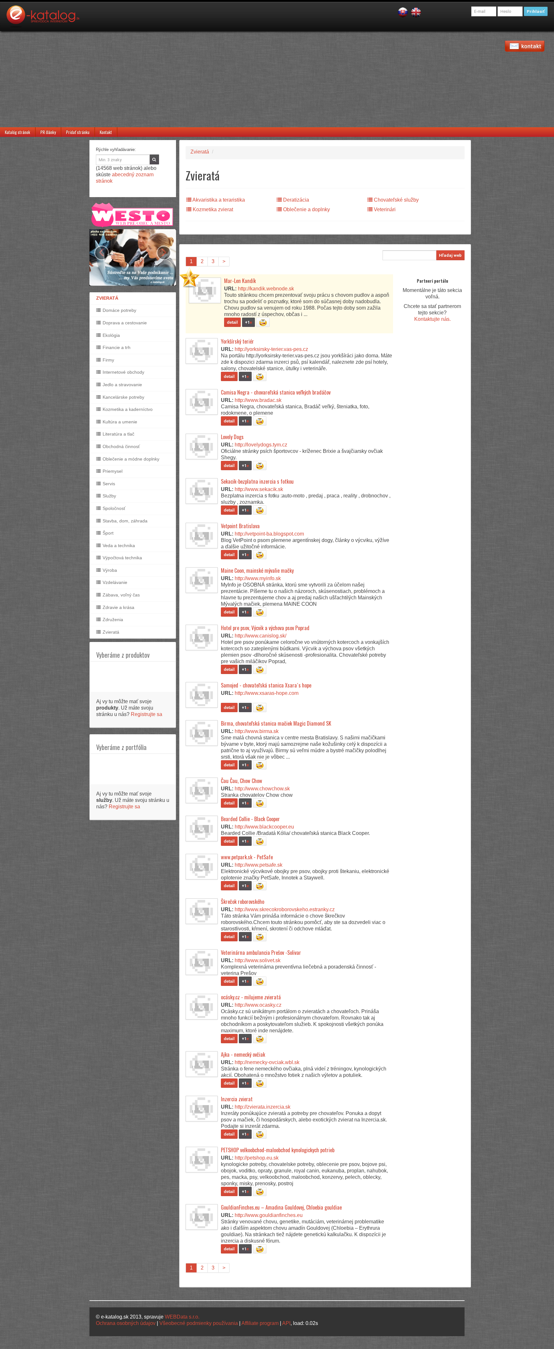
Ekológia (110, 335)
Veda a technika (118, 545)
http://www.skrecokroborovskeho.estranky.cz (285, 909)
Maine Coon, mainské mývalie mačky (257, 570)
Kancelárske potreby (122, 397)
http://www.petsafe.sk (258, 865)
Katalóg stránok (17, 132)
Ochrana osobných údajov (125, 1323)
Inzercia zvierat (237, 1099)
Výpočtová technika (121, 557)
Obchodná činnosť (120, 446)
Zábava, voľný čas (120, 594)
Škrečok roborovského (242, 901)
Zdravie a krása (117, 607)
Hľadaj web (450, 255)
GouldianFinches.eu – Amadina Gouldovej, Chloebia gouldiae (281, 1207)
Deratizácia (295, 200)
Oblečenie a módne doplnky (130, 459)
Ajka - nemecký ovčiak (243, 1054)
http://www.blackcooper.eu (264, 826)
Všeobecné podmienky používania (198, 1323)
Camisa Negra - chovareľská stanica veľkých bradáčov (276, 392)
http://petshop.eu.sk (257, 1158)
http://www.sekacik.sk (259, 489)
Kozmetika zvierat (212, 209)
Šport (107, 533)
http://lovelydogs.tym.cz (261, 444)
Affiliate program (260, 1323)
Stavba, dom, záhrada (124, 520)
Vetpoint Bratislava (240, 526)
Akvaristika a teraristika (218, 200)
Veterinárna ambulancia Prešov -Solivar (261, 952)
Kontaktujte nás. (432, 319)
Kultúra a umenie (119, 421)
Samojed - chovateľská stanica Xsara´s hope (266, 685)
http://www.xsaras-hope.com (266, 693)
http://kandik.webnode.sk (266, 288)
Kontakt (106, 132)
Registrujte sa (146, 714)
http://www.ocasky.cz (258, 1005)
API (286, 1323)
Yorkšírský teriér (237, 341)
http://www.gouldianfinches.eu (269, 1215)
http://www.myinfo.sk (258, 578)
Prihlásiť (536, 11)
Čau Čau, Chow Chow (241, 781)
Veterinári (384, 209)
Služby (108, 495)
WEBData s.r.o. (182, 1317)
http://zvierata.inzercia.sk (262, 1107)
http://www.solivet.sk (258, 960)
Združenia (112, 619)
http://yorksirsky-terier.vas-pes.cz (271, 349)
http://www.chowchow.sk (262, 788)
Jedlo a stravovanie (121, 384)
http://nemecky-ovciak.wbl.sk (267, 1062)
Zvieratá (110, 632)
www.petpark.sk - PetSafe (247, 857)
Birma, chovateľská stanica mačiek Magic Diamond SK (276, 723)
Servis (108, 483)
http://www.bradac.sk (258, 400)
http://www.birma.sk (257, 731)
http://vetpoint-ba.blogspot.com (269, 534)
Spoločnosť (113, 508)
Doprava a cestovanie (124, 322)
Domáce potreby (118, 310)
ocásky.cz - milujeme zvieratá (251, 997)
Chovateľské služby (396, 200)
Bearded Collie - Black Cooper (250, 819)
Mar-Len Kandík (240, 281)
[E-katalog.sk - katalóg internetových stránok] (46, 18)
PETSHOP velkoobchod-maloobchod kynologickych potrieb (277, 1150)
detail (232, 322)
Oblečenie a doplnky (306, 209)
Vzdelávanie (114, 582)
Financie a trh (115, 347)
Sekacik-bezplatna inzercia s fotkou (257, 481)
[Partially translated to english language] (416, 12)
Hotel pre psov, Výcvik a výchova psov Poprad (265, 628)
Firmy (107, 359)
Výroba (109, 570)
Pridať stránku (77, 132)
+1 (248, 322)
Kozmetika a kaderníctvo (127, 409)
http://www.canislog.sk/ (260, 635)
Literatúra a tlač (117, 434)
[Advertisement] (277, 79)
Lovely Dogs (232, 437)
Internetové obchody (122, 372)
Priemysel (111, 471)
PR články (48, 132)
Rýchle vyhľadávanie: (116, 149)
